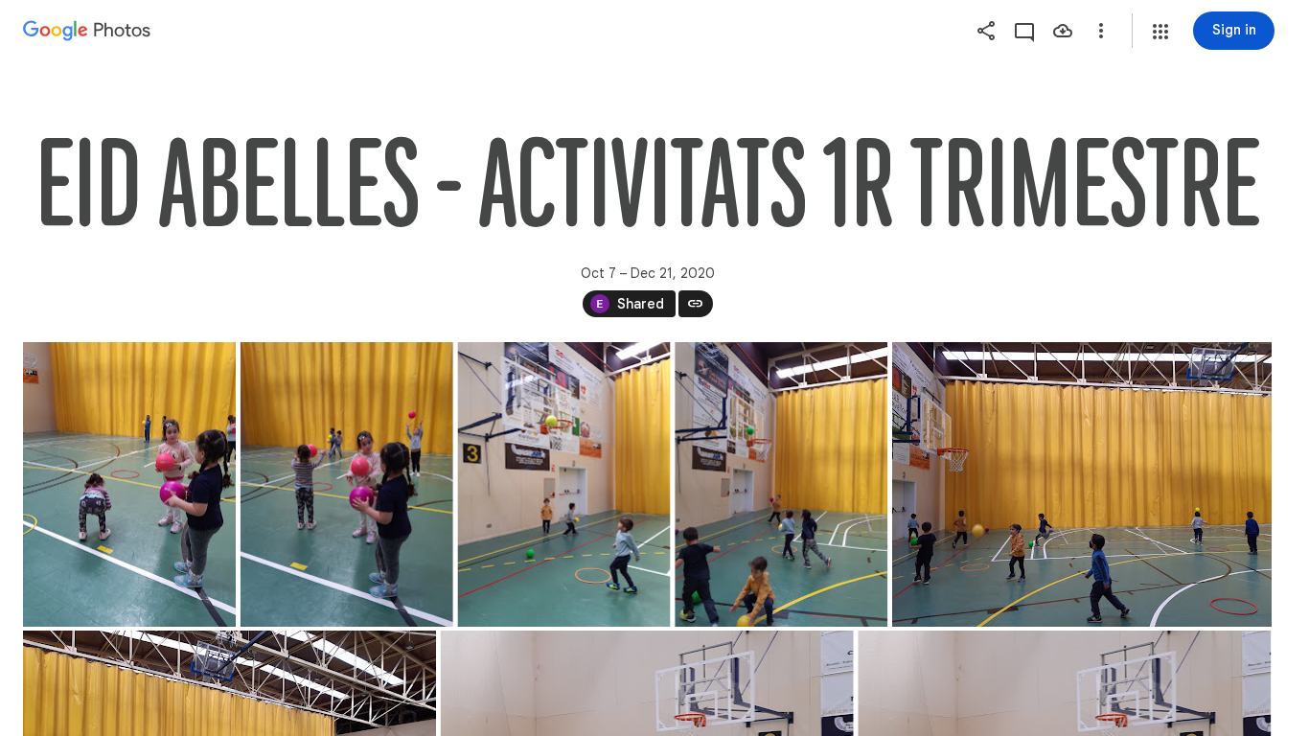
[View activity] (1024, 31)
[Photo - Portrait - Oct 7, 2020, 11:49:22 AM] (347, 484)
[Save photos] (1063, 31)
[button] (1160, 31)
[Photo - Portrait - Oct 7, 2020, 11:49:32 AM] (564, 484)
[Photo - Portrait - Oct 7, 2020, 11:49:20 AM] (129, 484)
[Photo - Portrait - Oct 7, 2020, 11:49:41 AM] (781, 484)
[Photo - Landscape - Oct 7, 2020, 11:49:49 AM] (1082, 484)
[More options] (1101, 31)
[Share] (986, 31)
